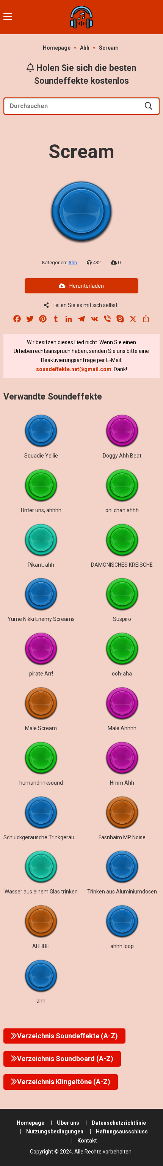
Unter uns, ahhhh (41, 510)
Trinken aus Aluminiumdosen (122, 892)
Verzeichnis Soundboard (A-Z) (65, 1059)
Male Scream (41, 728)
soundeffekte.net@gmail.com (73, 369)
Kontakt (87, 1141)
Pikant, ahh (41, 565)
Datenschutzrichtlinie (119, 1123)
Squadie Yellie (41, 456)
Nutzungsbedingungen (54, 1131)
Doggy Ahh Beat (122, 456)
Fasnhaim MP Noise (122, 837)
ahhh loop (122, 946)
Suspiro (122, 619)
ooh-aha (122, 674)
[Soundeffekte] (81, 17)
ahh (40, 1001)
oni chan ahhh (122, 510)
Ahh (84, 48)
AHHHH (41, 946)
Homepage (57, 48)
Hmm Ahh (122, 783)
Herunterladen (86, 286)
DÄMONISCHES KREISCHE (122, 565)
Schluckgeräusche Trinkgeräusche (44, 837)
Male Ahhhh (122, 728)
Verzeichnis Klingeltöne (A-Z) (63, 1082)
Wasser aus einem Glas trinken (41, 892)
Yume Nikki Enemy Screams (41, 619)
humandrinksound (41, 783)
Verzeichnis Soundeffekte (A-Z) (67, 1036)
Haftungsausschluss (122, 1131)
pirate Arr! (41, 674)
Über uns (68, 1123)
